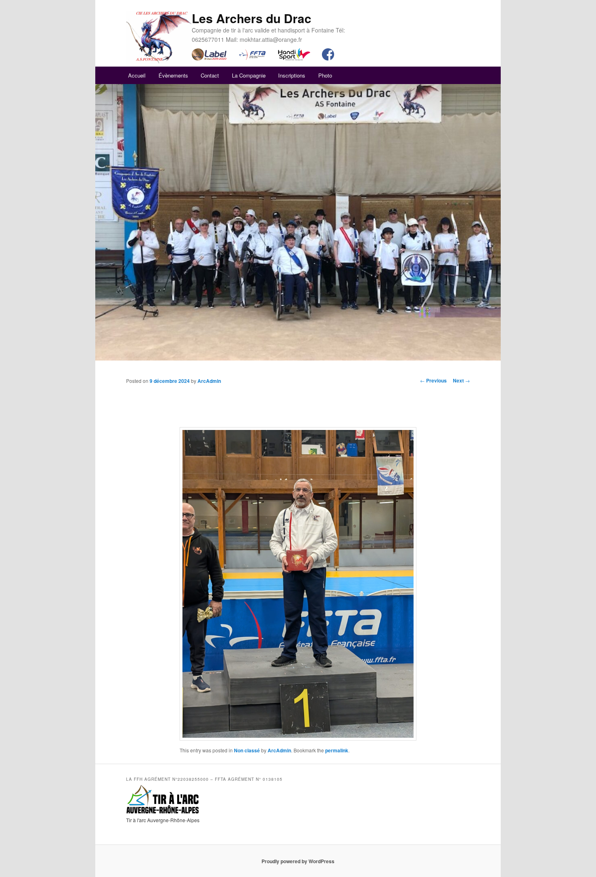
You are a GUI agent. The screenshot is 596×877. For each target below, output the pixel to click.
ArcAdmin (209, 380)
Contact (210, 75)
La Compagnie (249, 75)
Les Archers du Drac (251, 18)
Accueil (137, 75)
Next (461, 380)
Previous (433, 380)
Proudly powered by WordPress (298, 861)
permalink (336, 750)
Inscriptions (291, 75)
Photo (325, 75)
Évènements (173, 75)
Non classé (247, 750)
